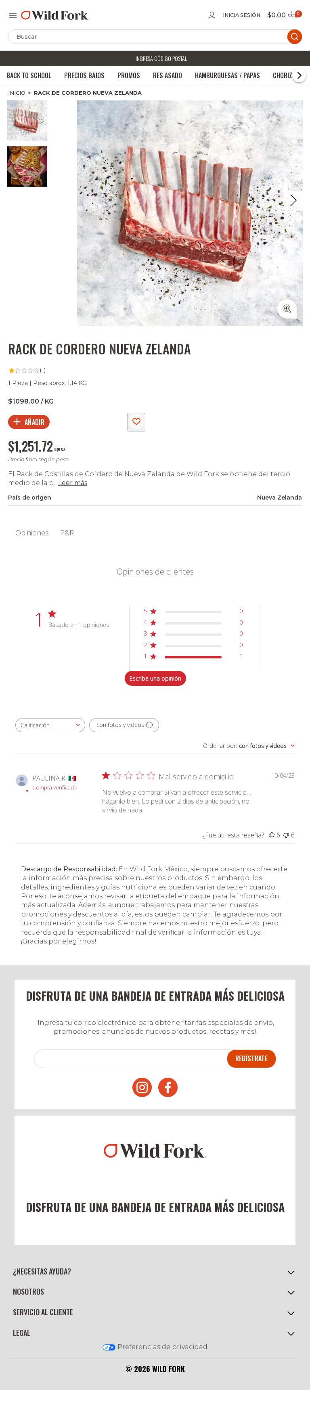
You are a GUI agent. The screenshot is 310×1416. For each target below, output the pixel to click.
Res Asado (167, 75)
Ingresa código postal (161, 58)
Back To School (28, 75)
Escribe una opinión (155, 678)
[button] (155, 1271)
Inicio (16, 93)
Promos (128, 75)
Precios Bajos (84, 75)
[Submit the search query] (294, 36)
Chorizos (286, 75)
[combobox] (50, 725)
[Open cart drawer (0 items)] (294, 16)
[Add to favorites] (136, 422)
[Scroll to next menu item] (299, 75)
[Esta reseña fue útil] (271, 835)
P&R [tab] (67, 532)
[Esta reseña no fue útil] (286, 835)
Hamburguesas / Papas (227, 75)
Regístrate (251, 1058)
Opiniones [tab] (32, 532)
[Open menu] (13, 15)
